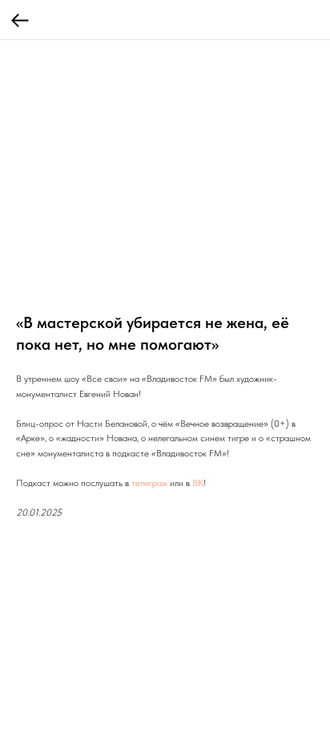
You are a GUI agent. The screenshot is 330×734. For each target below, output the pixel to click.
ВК (197, 483)
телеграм (149, 483)
